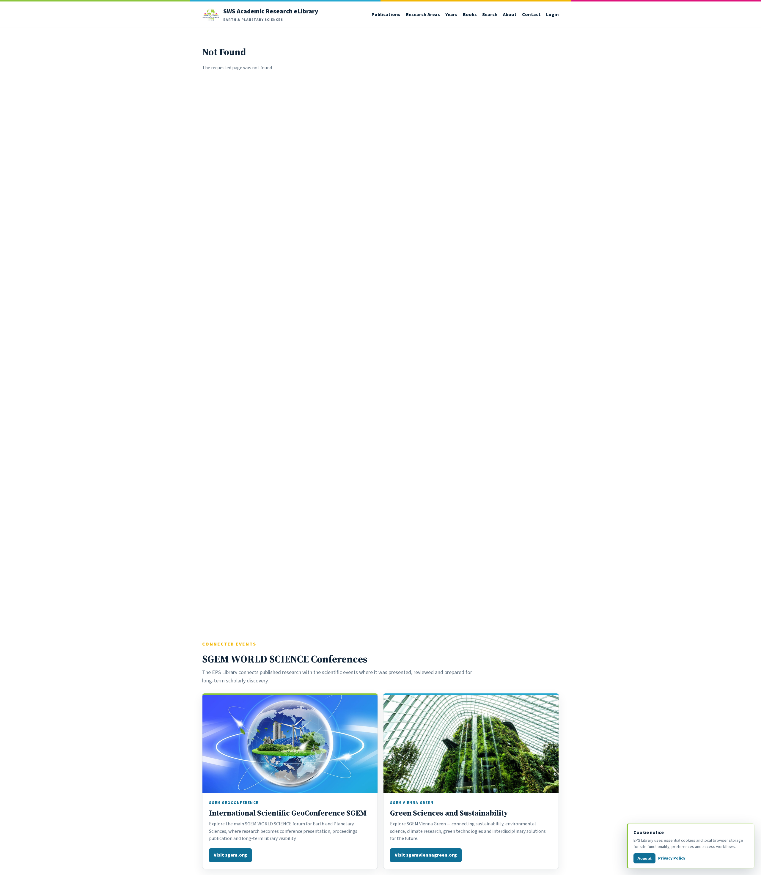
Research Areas (423, 14)
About (510, 14)
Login (552, 14)
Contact (531, 14)
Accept (644, 858)
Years (451, 14)
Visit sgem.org (230, 855)
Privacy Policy (671, 858)
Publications (386, 14)
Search (490, 14)
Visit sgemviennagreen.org (426, 855)
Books (470, 14)
